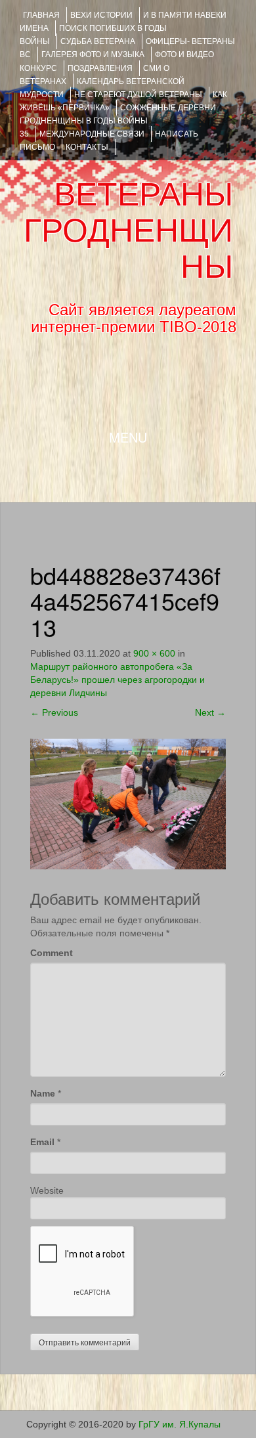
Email (42, 1142)
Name (42, 1093)
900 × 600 (154, 653)
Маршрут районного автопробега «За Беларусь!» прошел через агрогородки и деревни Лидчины (117, 679)
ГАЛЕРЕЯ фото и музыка (92, 54)
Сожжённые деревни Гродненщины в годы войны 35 (118, 121)
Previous (54, 712)
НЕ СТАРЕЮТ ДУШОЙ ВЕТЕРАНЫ (138, 94)
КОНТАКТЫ (87, 147)
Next (210, 712)
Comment (51, 953)
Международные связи (91, 134)
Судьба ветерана (97, 41)
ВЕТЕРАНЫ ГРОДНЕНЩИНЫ (128, 230)
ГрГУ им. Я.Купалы (180, 1424)
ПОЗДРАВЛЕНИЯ (100, 68)
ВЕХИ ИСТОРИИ (101, 15)
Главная (41, 15)
